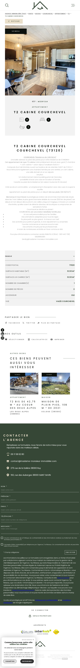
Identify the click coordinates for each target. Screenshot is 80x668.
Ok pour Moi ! (27, 661)
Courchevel (48, 13)
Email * (4, 506)
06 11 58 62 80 (17, 454)
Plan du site (65, 655)
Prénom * (6, 496)
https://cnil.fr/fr (63, 578)
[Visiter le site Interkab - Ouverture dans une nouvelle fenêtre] (43, 632)
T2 (69, 13)
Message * (6, 526)
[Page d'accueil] (40, 5)
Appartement (60, 13)
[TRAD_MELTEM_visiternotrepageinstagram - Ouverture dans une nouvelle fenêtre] (2, 338)
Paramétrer (10, 661)
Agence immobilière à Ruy (15, 13)
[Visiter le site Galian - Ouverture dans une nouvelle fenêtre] (27, 632)
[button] (31, 92)
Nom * (4, 486)
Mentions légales (53, 657)
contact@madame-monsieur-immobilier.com (34, 461)
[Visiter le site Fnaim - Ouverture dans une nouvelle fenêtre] (56, 632)
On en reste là (27, 639)
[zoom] (40, 60)
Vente (30, 13)
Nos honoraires (55, 655)
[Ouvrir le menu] (73, 5)
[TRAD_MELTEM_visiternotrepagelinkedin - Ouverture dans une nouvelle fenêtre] (2, 334)
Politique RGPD (56, 659)
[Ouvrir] (7, 5)
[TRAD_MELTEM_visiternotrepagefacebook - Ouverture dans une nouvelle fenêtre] (2, 330)
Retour (15, 21)
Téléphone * (7, 516)
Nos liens (68, 657)
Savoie (38, 13)
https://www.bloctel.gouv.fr (23, 590)
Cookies (64, 659)
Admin (62, 657)
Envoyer (70, 552)
